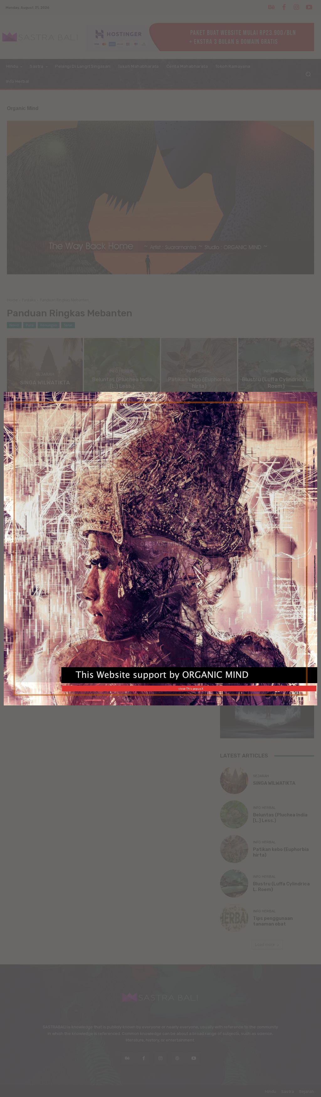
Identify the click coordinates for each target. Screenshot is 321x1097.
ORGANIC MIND (161, 543)
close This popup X (191, 689)
